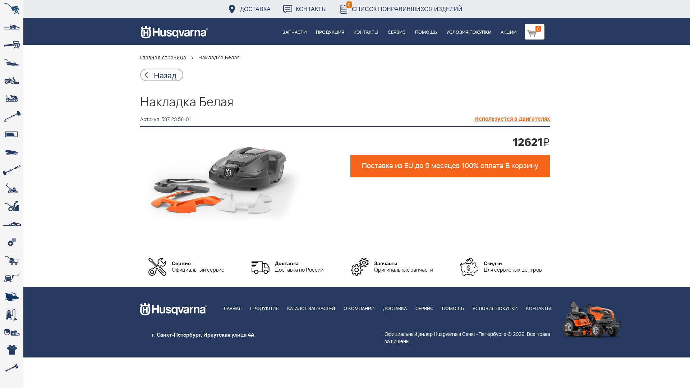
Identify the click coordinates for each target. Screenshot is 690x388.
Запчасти (294, 32)
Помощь (426, 32)
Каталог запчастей (311, 308)
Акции (508, 32)
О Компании (359, 308)
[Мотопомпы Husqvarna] (11, 296)
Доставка (255, 9)
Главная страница (163, 57)
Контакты (311, 9)
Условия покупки (468, 32)
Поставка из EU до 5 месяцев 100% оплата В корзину (450, 166)
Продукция (330, 32)
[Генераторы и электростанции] (11, 260)
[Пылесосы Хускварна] (11, 314)
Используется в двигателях (512, 119)
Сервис (397, 32)
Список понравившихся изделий (405, 7)
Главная (231, 308)
